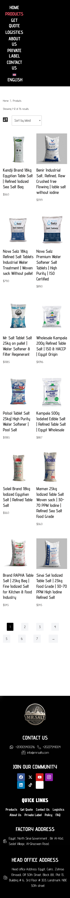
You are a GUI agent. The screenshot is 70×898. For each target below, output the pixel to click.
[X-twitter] (30, 777)
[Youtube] (40, 777)
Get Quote (14, 23)
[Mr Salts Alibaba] (40, 785)
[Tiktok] (30, 785)
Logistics (14, 32)
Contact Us (14, 65)
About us (14, 41)
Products (14, 14)
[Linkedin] (21, 785)
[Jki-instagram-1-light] (49, 777)
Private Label (14, 53)
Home (14, 7)
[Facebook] (21, 777)
